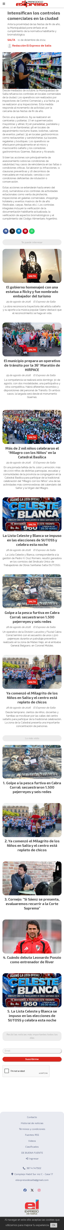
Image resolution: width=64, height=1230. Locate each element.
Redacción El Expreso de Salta (31, 45)
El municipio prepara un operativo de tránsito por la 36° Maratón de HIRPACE (32, 365)
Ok (53, 1225)
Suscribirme (32, 1059)
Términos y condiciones (32, 1128)
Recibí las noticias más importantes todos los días (32, 1036)
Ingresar (33, 1158)
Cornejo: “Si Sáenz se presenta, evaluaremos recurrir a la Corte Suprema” (32, 903)
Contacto (32, 1117)
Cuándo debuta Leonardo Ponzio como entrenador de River (34, 959)
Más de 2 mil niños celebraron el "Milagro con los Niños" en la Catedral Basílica (32, 452)
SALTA (11, 40)
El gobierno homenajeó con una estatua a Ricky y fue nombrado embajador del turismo (32, 291)
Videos (32, 1140)
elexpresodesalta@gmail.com (32, 1179)
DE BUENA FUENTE (32, 1152)
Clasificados (32, 1146)
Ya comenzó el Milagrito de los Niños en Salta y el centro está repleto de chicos (32, 697)
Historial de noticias (32, 1123)
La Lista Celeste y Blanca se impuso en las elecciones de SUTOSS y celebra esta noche (32, 540)
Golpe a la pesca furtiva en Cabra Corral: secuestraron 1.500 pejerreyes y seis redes (32, 617)
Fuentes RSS (32, 1134)
